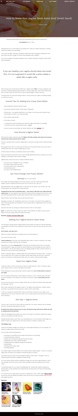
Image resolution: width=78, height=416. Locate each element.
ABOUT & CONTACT (70, 1)
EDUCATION (40, 1)
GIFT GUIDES (53, 1)
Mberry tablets (48, 373)
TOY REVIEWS (26, 1)
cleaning (39, 128)
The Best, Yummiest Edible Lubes (15, 215)
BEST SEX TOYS (10, 1)
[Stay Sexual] (2, 1)
